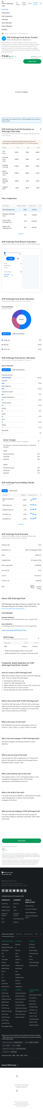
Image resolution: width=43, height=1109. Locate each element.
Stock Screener (20, 1017)
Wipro (3, 980)
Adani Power (5, 968)
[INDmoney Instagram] (17, 890)
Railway (17, 974)
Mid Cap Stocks (20, 996)
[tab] (8, 935)
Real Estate (18, 968)
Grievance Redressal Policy (31, 916)
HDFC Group (5, 1008)
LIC (3, 977)
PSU (16, 971)
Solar (30, 956)
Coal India (5, 983)
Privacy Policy (29, 906)
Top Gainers (32, 998)
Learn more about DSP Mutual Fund (14, 630)
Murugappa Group (7, 1026)
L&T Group (5, 1014)
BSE (22, 1055)
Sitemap (15, 922)
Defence (17, 959)
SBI (3, 953)
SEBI (13, 1055)
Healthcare (18, 986)
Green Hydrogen (34, 962)
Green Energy (33, 950)
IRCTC (4, 971)
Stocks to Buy (33, 1022)
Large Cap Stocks (20, 993)
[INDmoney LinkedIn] (6, 890)
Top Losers (32, 1001)
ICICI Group (5, 1020)
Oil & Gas (18, 983)
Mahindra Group (6, 1011)
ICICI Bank (5, 959)
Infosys (4, 962)
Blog (14, 907)
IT (15, 947)
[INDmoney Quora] (25, 890)
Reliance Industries (7, 947)
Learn (15, 910)
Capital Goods (19, 977)
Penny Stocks (19, 1002)
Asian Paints (5, 986)
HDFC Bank (5, 950)
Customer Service (16, 914)
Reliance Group (6, 999)
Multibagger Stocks (21, 1011)
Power (17, 962)
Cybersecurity (33, 965)
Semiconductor (33, 953)
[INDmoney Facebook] (3, 890)
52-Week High (33, 1007)
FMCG (17, 956)
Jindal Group (5, 1023)
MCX (26, 1055)
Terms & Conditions (31, 909)
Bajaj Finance (6, 965)
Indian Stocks (24, 3)
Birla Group (5, 1005)
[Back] (3, 33)
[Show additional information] (40, 129)
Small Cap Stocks (20, 999)
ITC (3, 974)
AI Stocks (32, 944)
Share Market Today (35, 995)
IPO (41, 3)
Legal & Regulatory (30, 912)
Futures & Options (4, 914)
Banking (17, 944)
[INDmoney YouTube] (14, 890)
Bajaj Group (5, 1002)
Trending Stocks (34, 1019)
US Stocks (18, 3)
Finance (17, 980)
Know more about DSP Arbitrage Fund (13, 608)
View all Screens (20, 1014)
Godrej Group (6, 1017)
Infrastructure (19, 965)
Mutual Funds (36, 3)
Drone (31, 959)
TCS (3, 956)
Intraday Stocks (34, 1025)
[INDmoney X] (10, 890)
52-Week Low (33, 1010)
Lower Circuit (33, 1016)
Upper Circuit (33, 1013)
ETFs (29, 3)
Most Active (32, 1004)
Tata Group (5, 993)
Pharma (17, 950)
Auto (16, 953)
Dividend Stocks (20, 1005)
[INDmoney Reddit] (21, 890)
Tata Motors (5, 944)
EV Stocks (32, 947)
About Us (16, 903)
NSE (17, 1055)
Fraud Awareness (18, 919)
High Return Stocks (21, 1008)
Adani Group (5, 996)
